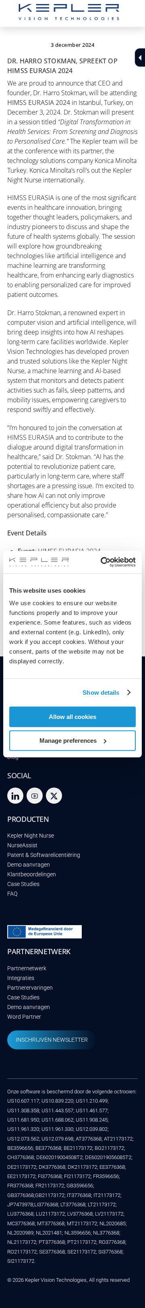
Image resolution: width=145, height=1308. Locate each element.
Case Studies (23, 884)
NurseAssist (22, 845)
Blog (13, 757)
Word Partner (24, 1016)
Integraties (20, 978)
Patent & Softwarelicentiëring (43, 855)
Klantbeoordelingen (31, 874)
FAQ (12, 893)
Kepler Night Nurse (30, 835)
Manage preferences (68, 740)
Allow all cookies (72, 716)
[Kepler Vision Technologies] (69, 16)
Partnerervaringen (30, 987)
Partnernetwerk (26, 968)
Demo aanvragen (28, 864)
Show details (101, 692)
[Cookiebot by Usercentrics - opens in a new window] (102, 562)
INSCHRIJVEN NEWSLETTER (52, 1039)
